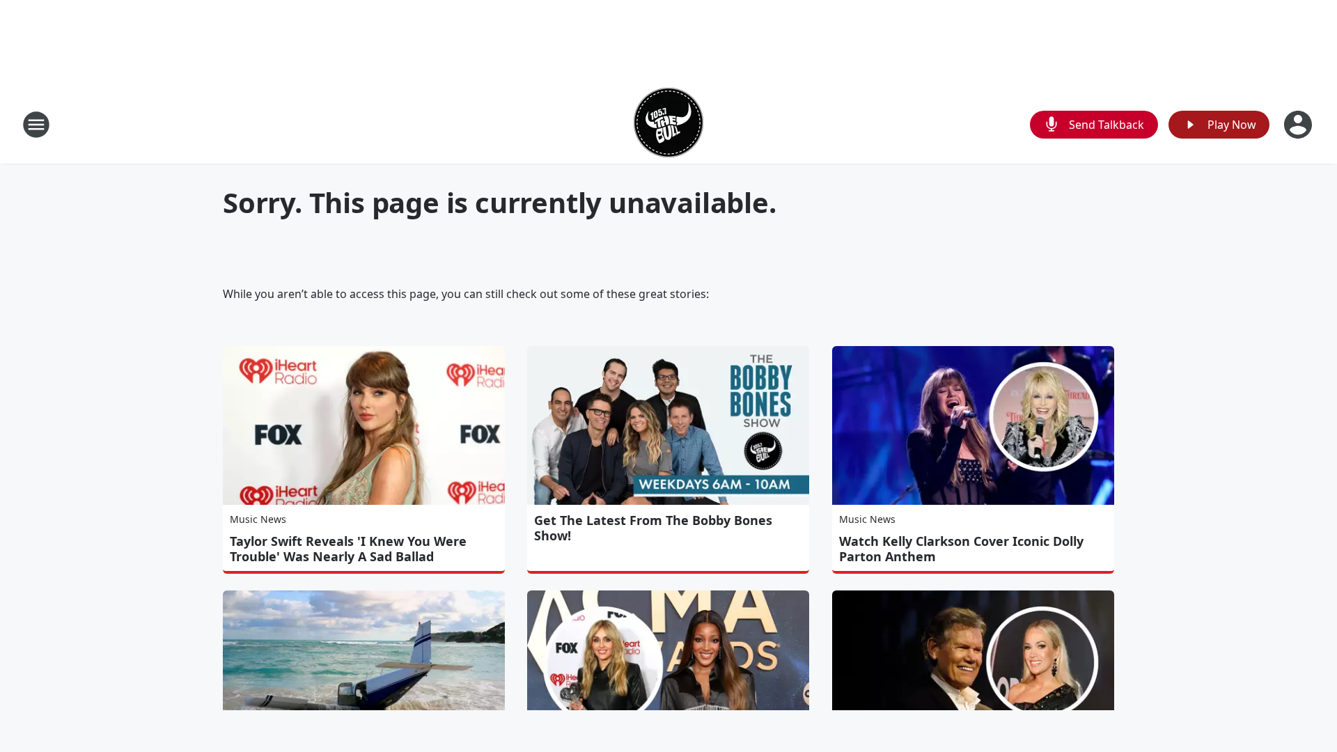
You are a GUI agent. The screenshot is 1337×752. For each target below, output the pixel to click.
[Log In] (1299, 125)
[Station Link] (668, 124)
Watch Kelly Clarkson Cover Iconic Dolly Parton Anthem (961, 548)
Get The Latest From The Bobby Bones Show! (653, 527)
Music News (258, 519)
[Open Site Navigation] (36, 125)
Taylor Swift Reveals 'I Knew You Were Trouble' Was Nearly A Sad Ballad (348, 548)
